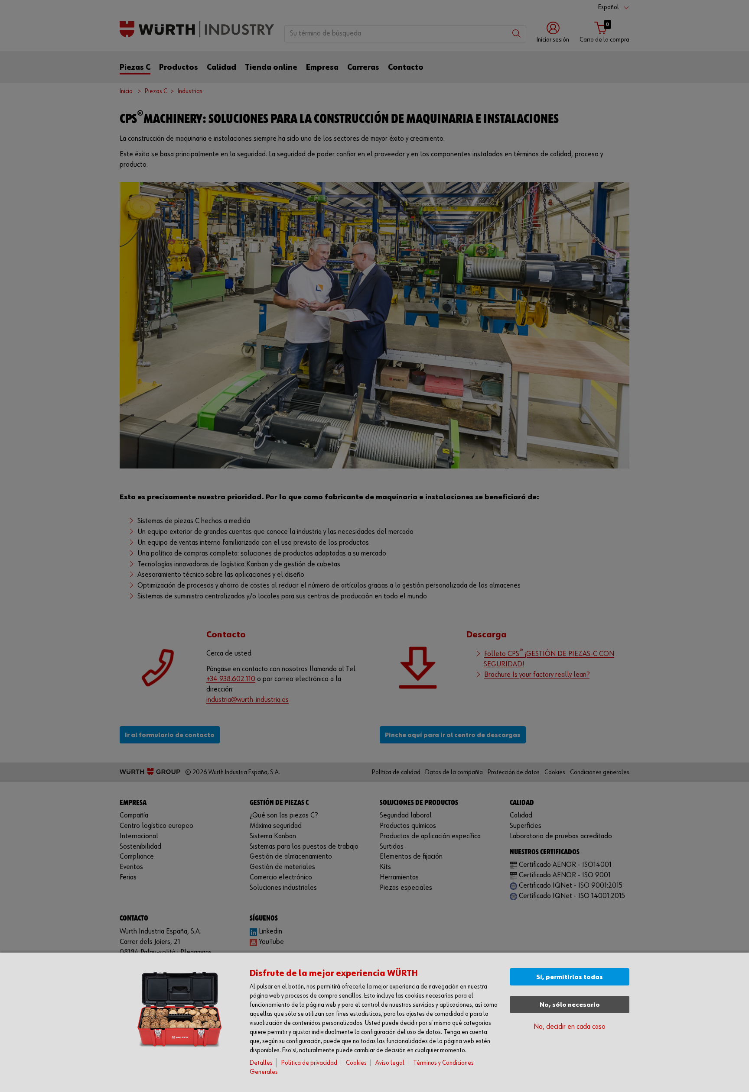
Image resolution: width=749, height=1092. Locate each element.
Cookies (356, 1063)
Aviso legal (389, 1063)
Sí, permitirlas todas (569, 977)
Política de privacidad (309, 1063)
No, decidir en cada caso (570, 1027)
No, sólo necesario (570, 1005)
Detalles (261, 1063)
